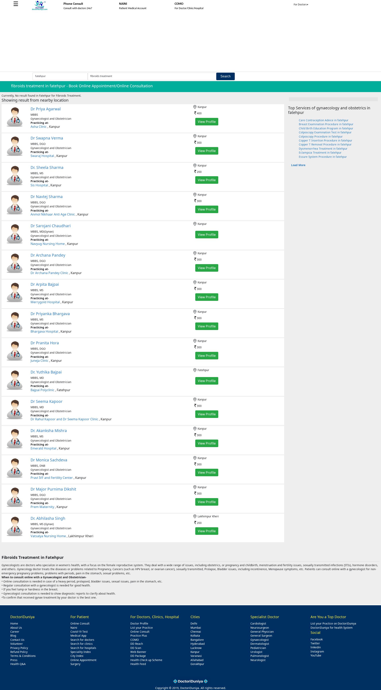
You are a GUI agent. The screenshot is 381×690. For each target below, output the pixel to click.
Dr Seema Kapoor (47, 401)
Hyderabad (197, 644)
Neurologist (258, 660)
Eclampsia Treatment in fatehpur (320, 152)
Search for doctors (82, 640)
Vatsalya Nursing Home (48, 536)
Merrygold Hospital (45, 302)
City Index (76, 656)
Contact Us (17, 640)
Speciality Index (80, 652)
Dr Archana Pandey (48, 255)
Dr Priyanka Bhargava (50, 313)
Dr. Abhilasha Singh (48, 518)
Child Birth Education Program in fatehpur (326, 128)
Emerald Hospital (43, 448)
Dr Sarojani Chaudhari (51, 225)
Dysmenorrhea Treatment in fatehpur (323, 148)
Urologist (256, 652)
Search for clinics (81, 644)
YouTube (316, 655)
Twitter (315, 643)
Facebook (317, 639)
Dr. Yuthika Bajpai (46, 372)
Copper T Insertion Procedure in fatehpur (325, 140)
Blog (13, 635)
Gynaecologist (259, 640)
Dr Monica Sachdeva (49, 460)
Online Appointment (83, 660)
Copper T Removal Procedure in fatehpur (325, 144)
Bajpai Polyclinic (42, 390)
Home (14, 623)
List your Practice (141, 627)
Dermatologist (259, 644)
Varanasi (196, 656)
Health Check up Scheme (146, 660)
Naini (73, 627)
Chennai (195, 631)
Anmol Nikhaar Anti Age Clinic (53, 214)
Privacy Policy (19, 648)
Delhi (193, 623)
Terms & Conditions (23, 656)
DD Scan (135, 648)
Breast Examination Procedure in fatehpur (326, 124)
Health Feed (138, 664)
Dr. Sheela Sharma (47, 167)
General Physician (262, 631)
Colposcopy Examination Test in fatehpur (325, 132)
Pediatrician (258, 648)
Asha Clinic (39, 126)
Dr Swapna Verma (47, 138)
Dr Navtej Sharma (47, 196)
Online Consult (79, 623)
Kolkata (195, 635)
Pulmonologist (259, 656)
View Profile (207, 121)
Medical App (78, 635)
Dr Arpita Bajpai (45, 284)
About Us (16, 627)
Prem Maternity (42, 507)
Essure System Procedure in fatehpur (323, 157)
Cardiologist (258, 623)
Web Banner (138, 652)
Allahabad (196, 660)
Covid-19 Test (79, 631)
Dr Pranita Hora (45, 342)
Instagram (317, 651)
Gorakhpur (197, 664)
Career (14, 631)
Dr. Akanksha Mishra (49, 430)
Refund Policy (19, 652)
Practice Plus (138, 635)
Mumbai (195, 627)
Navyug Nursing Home (48, 244)
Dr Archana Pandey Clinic (49, 273)
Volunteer (16, 644)
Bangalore (197, 640)
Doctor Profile (139, 623)
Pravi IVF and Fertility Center (52, 477)
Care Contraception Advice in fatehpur (323, 120)
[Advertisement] (190, 42)
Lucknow (196, 648)
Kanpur (195, 652)
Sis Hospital (39, 185)
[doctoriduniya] (40, 9)
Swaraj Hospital (42, 156)
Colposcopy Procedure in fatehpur (321, 136)
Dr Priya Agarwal (46, 109)
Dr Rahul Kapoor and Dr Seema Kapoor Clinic (64, 419)
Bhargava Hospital (44, 331)
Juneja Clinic (39, 360)
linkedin (316, 647)
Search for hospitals (83, 648)
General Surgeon (261, 635)
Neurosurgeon (259, 627)
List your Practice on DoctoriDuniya (333, 623)
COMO (134, 640)
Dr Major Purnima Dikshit (53, 489)
